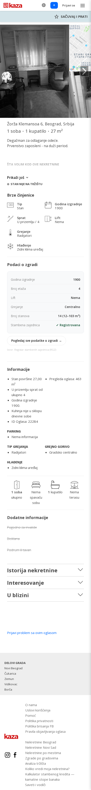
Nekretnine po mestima (43, 752)
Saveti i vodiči (35, 784)
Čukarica (10, 673)
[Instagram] (7, 755)
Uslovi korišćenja (37, 710)
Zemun (9, 679)
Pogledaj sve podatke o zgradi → (36, 340)
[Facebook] (15, 755)
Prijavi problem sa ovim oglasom (32, 632)
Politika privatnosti (39, 721)
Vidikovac (10, 684)
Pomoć (30, 715)
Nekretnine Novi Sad (40, 747)
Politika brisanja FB (39, 726)
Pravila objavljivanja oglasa (45, 731)
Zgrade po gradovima (41, 758)
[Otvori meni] (82, 5)
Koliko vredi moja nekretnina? (47, 768)
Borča (8, 689)
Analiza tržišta (35, 763)
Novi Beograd (13, 668)
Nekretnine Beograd (40, 742)
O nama (31, 705)
